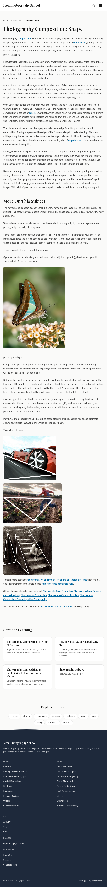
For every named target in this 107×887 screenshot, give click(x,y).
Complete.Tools (10, 864)
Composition (24, 38)
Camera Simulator (11, 805)
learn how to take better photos (57, 606)
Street (83, 716)
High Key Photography (35, 599)
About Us (7, 822)
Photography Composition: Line (63, 595)
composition (79, 42)
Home (5, 20)
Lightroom (7, 786)
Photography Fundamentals (15, 771)
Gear (94, 716)
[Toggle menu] (101, 5)
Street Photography (65, 781)
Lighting (26, 716)
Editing (39, 722)
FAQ (5, 826)
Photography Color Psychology (58, 591)
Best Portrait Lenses (66, 791)
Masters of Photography (67, 805)
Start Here (8, 766)
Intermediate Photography (15, 776)
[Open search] (93, 5)
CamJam (7, 860)
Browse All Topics (64, 766)
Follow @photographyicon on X (91, 880)
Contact (6, 831)
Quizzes (6, 800)
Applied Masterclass (12, 781)
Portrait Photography (66, 771)
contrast (33, 113)
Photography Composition (34, 595)
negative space (75, 140)
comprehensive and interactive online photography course (57, 580)
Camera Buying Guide (66, 786)
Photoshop (8, 791)
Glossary (66, 722)
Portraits (56, 716)
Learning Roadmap (11, 796)
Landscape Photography (67, 776)
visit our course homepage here (57, 584)
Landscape (70, 716)
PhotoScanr (8, 855)
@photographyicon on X (13, 843)
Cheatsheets (62, 800)
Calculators (53, 722)
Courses (14, 716)
